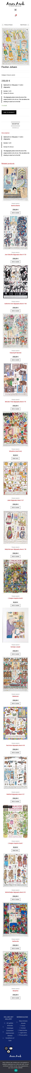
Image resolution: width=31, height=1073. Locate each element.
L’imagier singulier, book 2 (15, 598)
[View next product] (28, 25)
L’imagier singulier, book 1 (15, 843)
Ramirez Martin (15, 205)
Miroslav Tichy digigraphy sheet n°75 (15, 401)
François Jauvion (11, 75)
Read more (15, 458)
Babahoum (15, 696)
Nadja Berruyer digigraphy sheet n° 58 (15, 549)
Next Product (23, 24)
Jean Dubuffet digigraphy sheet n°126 (15, 254)
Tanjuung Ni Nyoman (15, 352)
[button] (15, 9)
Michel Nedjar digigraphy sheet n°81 (15, 892)
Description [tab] (15, 124)
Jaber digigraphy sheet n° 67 (15, 500)
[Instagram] (6, 1048)
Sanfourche (15, 941)
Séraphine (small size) (15, 451)
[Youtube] (10, 1048)
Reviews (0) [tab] (15, 127)
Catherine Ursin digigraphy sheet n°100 (15, 303)
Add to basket (9, 112)
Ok (16, 1070)
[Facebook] (8, 1051)
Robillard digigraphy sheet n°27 (15, 794)
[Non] (29, 1067)
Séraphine (15, 990)
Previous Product (8, 24)
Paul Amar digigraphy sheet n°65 (15, 745)
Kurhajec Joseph (15, 647)
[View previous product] (3, 25)
